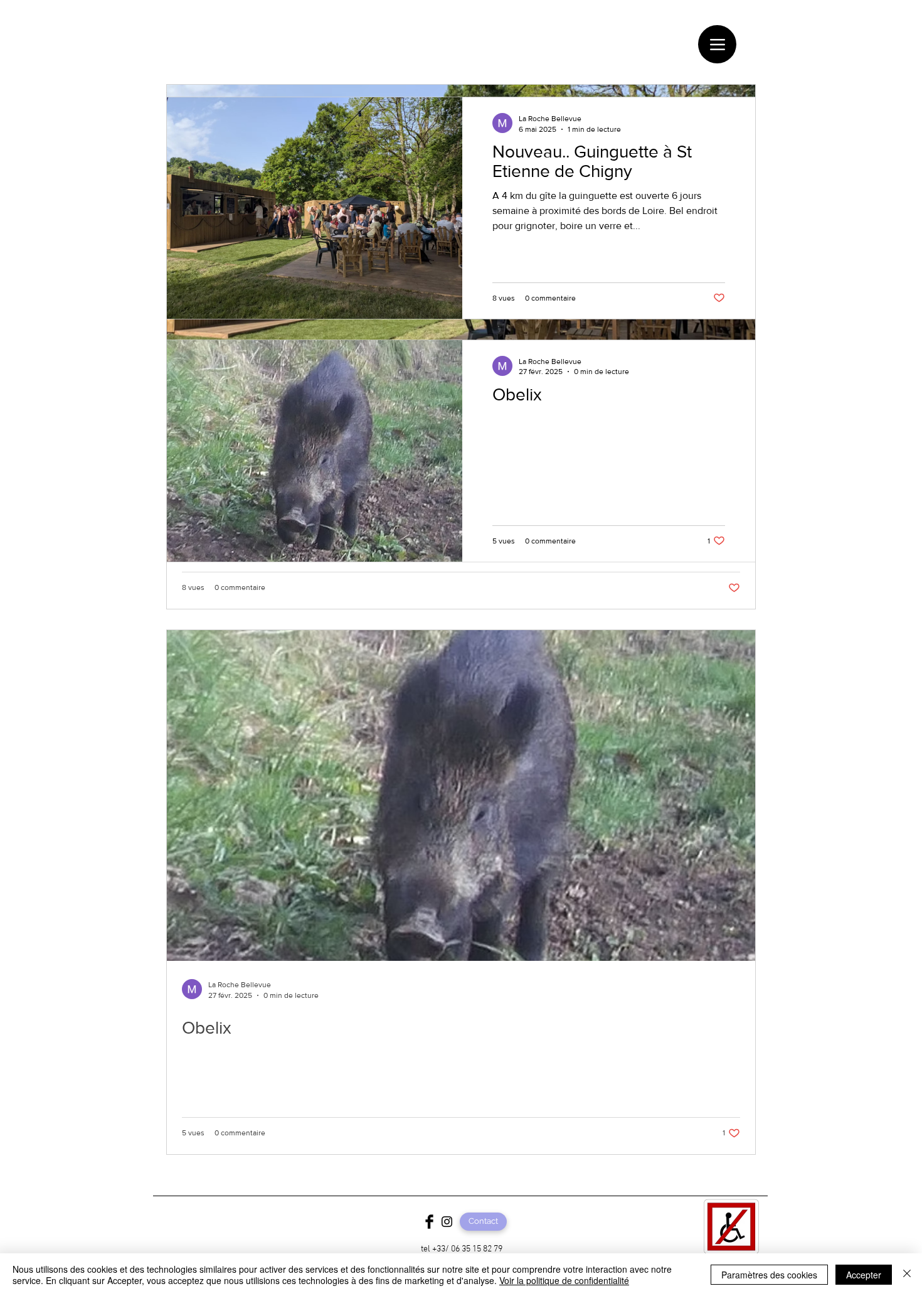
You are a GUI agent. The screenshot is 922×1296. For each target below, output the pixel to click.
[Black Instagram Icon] (447, 1221)
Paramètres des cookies (769, 1274)
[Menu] (717, 44)
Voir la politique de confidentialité (564, 1280)
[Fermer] (906, 1274)
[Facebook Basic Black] (429, 1221)
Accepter (863, 1274)
